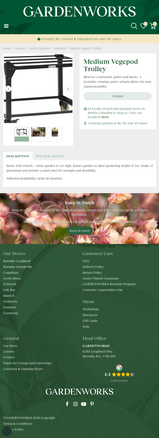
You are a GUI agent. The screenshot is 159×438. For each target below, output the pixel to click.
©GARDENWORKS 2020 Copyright (29, 418)
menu (6, 26)
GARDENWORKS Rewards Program (109, 284)
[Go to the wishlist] (143, 26)
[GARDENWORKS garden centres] (79, 11)
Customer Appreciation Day (103, 290)
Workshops (91, 309)
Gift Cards (90, 320)
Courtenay (10, 313)
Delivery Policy (93, 266)
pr (92, 404)
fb (67, 404)
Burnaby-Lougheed (16, 261)
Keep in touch (80, 230)
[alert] (7, 431)
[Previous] (8, 89)
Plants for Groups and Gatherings (27, 363)
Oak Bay (9, 290)
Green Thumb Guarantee (101, 278)
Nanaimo (9, 307)
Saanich (8, 295)
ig (75, 404)
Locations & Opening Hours (23, 369)
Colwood (9, 284)
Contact (8, 357)
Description (17, 156)
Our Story (10, 346)
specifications (49, 156)
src (134, 26)
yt (84, 404)
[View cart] (153, 26)
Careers (8, 351)
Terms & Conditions (17, 423)
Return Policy (92, 272)
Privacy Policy (13, 429)
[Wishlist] (143, 26)
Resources (90, 315)
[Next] (68, 89)
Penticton (10, 301)
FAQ (86, 261)
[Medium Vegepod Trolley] (38, 88)
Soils (86, 326)
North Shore (12, 278)
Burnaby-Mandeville (17, 266)
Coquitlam (10, 272)
